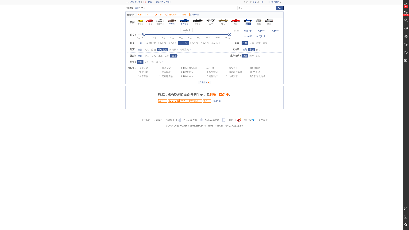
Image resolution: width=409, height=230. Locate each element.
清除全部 (195, 14)
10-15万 (274, 31)
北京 (144, 2)
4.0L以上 (216, 43)
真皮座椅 (166, 72)
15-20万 (248, 36)
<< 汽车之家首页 (133, 2)
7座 (152, 62)
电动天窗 (166, 68)
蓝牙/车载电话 (258, 76)
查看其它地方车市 (163, 2)
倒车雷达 (188, 72)
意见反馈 (263, 120)
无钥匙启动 (167, 76)
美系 (167, 55)
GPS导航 (255, 68)
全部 (140, 43)
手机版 (230, 120)
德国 (173, 55)
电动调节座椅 (190, 68)
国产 (251, 55)
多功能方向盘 (235, 72)
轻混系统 (184, 49)
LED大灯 (255, 72)
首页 (137, 8)
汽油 (147, 49)
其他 (158, 62)
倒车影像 (143, 76)
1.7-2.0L (173, 43)
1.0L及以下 (150, 43)
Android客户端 (212, 120)
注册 (262, 2)
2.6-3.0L (194, 43)
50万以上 (261, 36)
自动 (258, 49)
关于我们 (145, 120)
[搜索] (280, 8)
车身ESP (210, 68)
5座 (146, 62)
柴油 (153, 49)
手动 (251, 49)
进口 (258, 55)
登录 (254, 2)
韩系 (160, 55)
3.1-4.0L (205, 43)
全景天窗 (143, 68)
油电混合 (162, 49)
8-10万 (261, 31)
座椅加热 (188, 76)
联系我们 (158, 120)
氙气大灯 (233, 68)
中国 (147, 55)
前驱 (251, 43)
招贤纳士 (170, 120)
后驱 (258, 43)
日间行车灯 (212, 76)
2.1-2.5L (183, 43)
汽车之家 (247, 120)
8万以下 (248, 31)
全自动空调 (212, 72)
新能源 (172, 49)
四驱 (265, 43)
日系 (153, 55)
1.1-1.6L (162, 43)
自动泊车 (233, 76)
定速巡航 (143, 72)
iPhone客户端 (190, 120)
